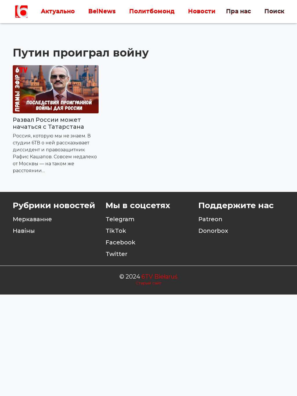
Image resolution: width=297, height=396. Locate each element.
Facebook (120, 242)
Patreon (210, 219)
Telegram (120, 219)
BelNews (102, 11)
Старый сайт (149, 283)
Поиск (274, 11)
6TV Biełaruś (160, 276)
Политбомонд (152, 11)
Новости (201, 11)
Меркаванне (32, 219)
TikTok (116, 230)
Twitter (116, 253)
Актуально (58, 11)
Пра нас (238, 11)
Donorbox (213, 230)
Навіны (24, 230)
